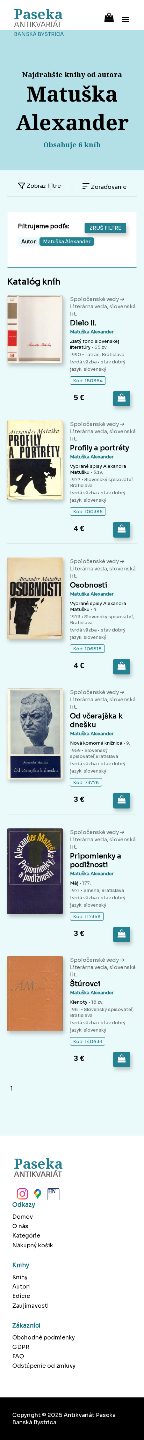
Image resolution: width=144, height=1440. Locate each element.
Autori (21, 1286)
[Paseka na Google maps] (37, 1196)
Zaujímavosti (30, 1305)
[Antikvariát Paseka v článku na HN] (53, 1196)
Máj (74, 883)
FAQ (18, 1356)
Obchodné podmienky (43, 1337)
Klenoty (78, 1002)
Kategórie (26, 1235)
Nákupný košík (32, 1245)
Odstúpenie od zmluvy (43, 1365)
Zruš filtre (105, 228)
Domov (22, 1216)
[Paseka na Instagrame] (21, 1196)
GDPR (20, 1347)
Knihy (20, 1277)
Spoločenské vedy (95, 299)
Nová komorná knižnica (96, 743)
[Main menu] (125, 15)
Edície (21, 1296)
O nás (20, 1226)
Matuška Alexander (92, 332)
